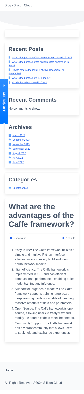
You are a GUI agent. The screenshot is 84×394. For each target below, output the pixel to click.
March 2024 (18, 135)
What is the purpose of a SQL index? (31, 78)
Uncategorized (20, 188)
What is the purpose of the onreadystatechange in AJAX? (42, 57)
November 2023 (21, 144)
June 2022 (18, 162)
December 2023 (21, 139)
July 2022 (17, 157)
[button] (79, 5)
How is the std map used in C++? (29, 82)
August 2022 (19, 153)
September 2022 (21, 148)
